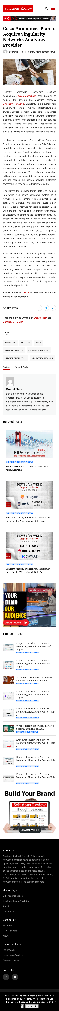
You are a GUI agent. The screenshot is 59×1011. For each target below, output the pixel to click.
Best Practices (10, 930)
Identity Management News (41, 51)
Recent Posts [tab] (21, 367)
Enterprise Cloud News (27, 732)
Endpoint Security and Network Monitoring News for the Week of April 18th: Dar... (28, 570)
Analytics (26, 343)
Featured (7, 925)
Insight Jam (9, 949)
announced (30, 95)
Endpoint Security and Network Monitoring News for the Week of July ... (35, 711)
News (6, 935)
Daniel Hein (17, 51)
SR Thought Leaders (13, 895)
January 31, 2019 (13, 321)
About (6, 906)
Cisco (21, 95)
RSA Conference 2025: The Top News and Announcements (27, 468)
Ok (22, 1006)
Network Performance (15, 358)
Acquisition (10, 343)
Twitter (25, 292)
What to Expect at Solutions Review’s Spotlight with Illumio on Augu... (35, 679)
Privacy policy (32, 1006)
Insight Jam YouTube (13, 955)
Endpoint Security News (20, 462)
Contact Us (8, 911)
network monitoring (38, 350)
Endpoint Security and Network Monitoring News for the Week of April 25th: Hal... (28, 519)
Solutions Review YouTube (16, 900)
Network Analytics (14, 350)
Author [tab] (6, 367)
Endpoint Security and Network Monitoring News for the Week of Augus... (33, 646)
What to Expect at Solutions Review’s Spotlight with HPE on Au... (35, 727)
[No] (55, 1001)
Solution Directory (12, 960)
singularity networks (42, 358)
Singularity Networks (13, 103)
